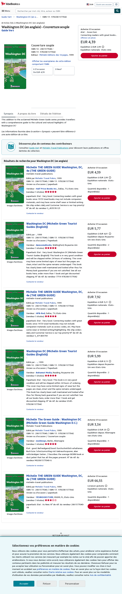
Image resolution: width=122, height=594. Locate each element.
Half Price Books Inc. (46, 188)
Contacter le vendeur (34, 213)
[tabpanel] (38, 127)
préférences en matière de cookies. (53, 569)
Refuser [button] (47, 583)
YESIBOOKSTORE (44, 497)
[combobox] (65, 11)
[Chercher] (117, 11)
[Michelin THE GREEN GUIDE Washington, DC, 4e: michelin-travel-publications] (15, 202)
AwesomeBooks (44, 245)
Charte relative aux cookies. (61, 572)
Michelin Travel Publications (56, 147)
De (39, 70)
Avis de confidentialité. (100, 575)
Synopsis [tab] (8, 113)
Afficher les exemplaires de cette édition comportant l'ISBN (51, 62)
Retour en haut (61, 535)
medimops (41, 440)
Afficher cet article (88, 38)
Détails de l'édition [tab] (50, 113)
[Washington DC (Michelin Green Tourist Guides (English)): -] (15, 259)
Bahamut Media (44, 372)
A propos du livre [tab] (27, 113)
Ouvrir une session (104, 4)
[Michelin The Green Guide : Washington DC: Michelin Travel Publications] (15, 454)
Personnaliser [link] (72, 583)
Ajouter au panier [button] (99, 55)
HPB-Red (40, 313)
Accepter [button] (23, 583)
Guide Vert (34, 147)
